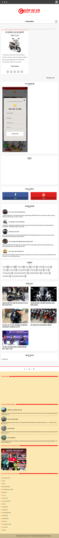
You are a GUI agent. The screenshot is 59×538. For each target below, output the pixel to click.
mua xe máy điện (6, 486)
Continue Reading (15, 66)
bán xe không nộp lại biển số (20, 273)
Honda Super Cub (6, 478)
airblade (40, 270)
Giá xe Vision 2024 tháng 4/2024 (16, 251)
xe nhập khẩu (5, 518)
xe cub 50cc (45, 273)
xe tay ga (4, 521)
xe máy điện (32, 270)
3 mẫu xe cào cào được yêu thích (14, 410)
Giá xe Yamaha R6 (11, 437)
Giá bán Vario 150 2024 (14, 231)
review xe (20, 266)
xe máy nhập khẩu (22, 270)
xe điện (40, 266)
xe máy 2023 (6, 276)
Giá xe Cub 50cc (11, 428)
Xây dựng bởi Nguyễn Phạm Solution (41, 536)
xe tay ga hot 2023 (6, 524)
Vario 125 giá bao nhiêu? (12, 419)
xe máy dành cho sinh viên (18, 276)
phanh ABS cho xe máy (7, 489)
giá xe (27, 266)
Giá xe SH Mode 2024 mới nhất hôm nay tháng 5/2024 (21, 241)
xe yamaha (5, 527)
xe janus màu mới (6, 501)
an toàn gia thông (7, 273)
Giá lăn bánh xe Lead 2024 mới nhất (14, 32)
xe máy (4, 270)
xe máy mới (12, 270)
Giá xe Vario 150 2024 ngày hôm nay (17, 212)
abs (46, 270)
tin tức (11, 266)
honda (33, 266)
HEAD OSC (5, 359)
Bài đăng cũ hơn (50, 78)
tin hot (4, 266)
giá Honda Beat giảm (34, 273)
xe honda (47, 266)
